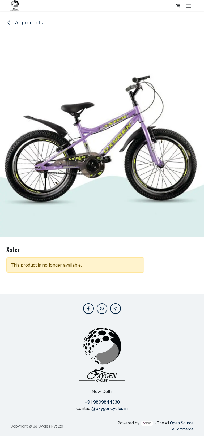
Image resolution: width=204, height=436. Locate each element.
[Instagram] (115, 308)
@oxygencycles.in (110, 408)
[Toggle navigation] (188, 5)
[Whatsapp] (102, 308)
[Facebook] (88, 308)
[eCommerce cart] (177, 5)
